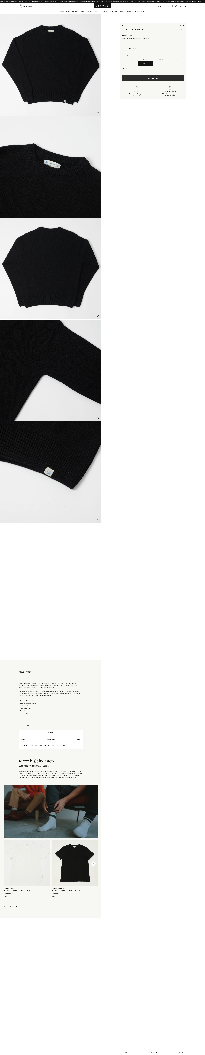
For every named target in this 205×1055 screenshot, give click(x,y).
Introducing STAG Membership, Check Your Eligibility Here (77, 1)
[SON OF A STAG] (102, 6)
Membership (27, 6)
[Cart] (185, 6)
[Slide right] (93, 863)
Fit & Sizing (153, 1052)
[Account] (180, 6)
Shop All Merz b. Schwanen (12, 907)
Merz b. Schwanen (133, 29)
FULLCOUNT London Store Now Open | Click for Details (116, 1)
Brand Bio (181, 1052)
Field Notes (124, 1052)
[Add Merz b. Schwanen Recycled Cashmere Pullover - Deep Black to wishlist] (183, 68)
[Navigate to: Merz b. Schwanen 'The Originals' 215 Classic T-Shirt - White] (27, 868)
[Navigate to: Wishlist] (172, 6)
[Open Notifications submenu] (176, 6)
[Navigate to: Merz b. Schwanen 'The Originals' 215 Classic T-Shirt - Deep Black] (75, 868)
